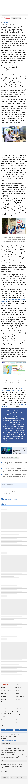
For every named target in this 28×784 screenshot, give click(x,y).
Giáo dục (3, 693)
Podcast (17, 723)
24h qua (3, 726)
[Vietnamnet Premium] (5, 685)
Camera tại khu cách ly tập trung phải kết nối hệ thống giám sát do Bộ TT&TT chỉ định (19, 451)
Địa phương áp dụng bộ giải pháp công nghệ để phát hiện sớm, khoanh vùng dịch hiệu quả (15, 470)
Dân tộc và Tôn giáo (6, 690)
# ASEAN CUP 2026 (16, 18)
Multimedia (4, 723)
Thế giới (17, 693)
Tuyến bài (7, 729)
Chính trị (17, 684)
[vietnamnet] (7, 19)
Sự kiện (21, 729)
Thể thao (17, 690)
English (3, 717)
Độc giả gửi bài (14, 777)
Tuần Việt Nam (5, 708)
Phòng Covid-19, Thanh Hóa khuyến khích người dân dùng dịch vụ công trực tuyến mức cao (15, 464)
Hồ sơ (16, 717)
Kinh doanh (18, 687)
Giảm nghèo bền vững (7, 711)
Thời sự (3, 687)
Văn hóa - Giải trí (19, 696)
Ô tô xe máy (4, 702)
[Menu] (2, 18)
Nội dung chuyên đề (20, 714)
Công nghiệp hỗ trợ (20, 708)
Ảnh (2, 720)
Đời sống (3, 696)
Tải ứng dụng (5, 777)
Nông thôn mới (19, 711)
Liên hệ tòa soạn (6, 743)
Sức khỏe (3, 699)
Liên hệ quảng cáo (6, 760)
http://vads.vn (9, 771)
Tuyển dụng (23, 777)
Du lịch (16, 702)
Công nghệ (6, 22)
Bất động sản (4, 705)
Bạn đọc (17, 705)
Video (16, 720)
